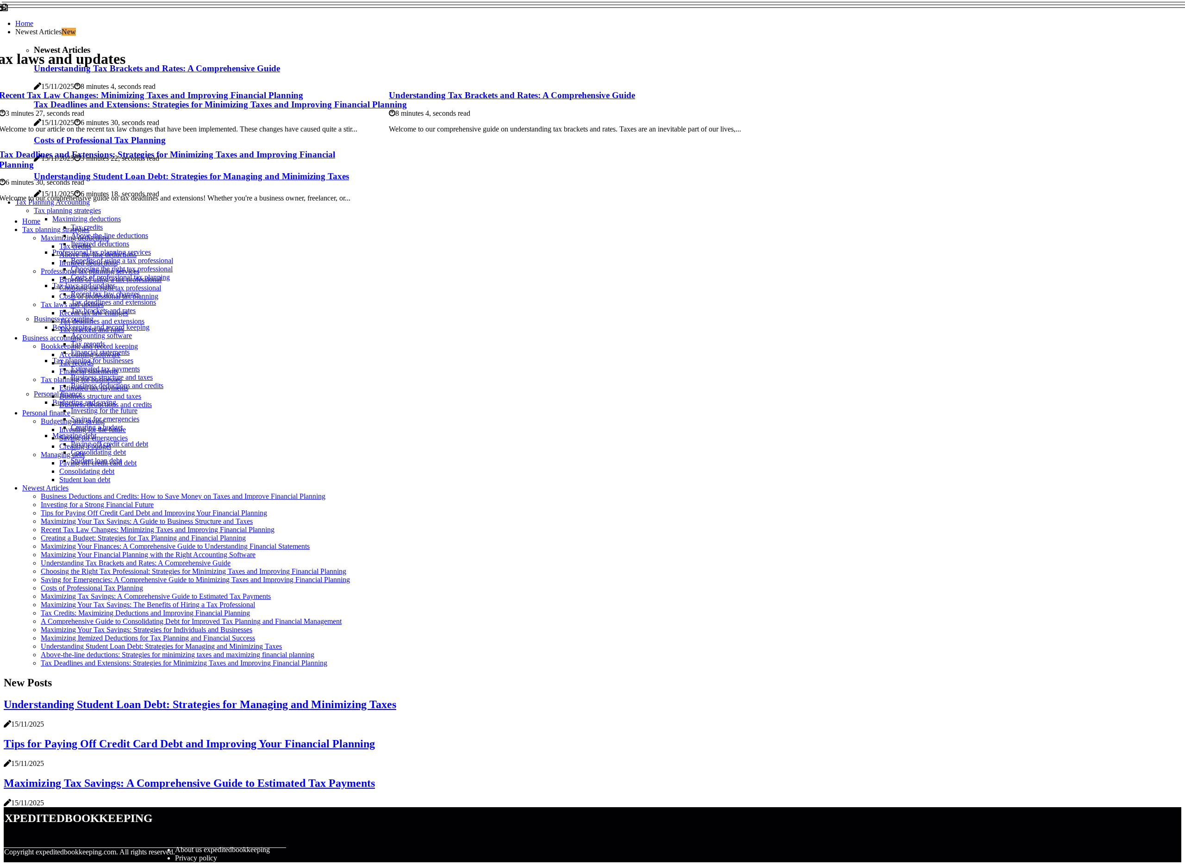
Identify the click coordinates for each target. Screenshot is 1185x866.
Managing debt (63, 454)
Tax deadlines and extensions (113, 302)
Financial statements (88, 371)
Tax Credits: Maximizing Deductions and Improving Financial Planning (145, 613)
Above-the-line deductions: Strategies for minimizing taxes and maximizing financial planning (177, 655)
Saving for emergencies (105, 419)
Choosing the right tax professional (110, 288)
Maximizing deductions (86, 219)
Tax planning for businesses (81, 379)
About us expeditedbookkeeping (222, 849)
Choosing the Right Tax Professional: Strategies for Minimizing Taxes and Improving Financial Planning (193, 571)
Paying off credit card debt (98, 463)
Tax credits (75, 246)
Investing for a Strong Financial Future (97, 504)
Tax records (76, 363)
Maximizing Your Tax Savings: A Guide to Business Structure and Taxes (147, 521)
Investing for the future (104, 410)
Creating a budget (85, 446)
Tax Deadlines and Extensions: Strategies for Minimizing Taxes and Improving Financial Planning (184, 663)
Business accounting (52, 338)
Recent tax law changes (93, 313)
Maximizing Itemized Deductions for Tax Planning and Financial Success (148, 638)
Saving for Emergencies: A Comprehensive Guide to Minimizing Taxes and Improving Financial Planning (195, 580)
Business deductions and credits (105, 404)
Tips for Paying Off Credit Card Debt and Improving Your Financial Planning (154, 513)
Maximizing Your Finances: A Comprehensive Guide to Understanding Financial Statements (175, 546)
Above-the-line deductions (109, 235)
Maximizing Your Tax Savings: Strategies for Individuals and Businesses (146, 630)
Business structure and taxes (100, 396)
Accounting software (101, 335)
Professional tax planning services (90, 271)
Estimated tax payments (93, 388)
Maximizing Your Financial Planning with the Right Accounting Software (148, 555)
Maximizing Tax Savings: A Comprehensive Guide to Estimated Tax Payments (156, 596)
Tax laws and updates (72, 304)
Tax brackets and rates (91, 329)
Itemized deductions (100, 244)
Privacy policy (196, 858)
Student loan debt (84, 479)
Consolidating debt (98, 452)
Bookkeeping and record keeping (89, 346)
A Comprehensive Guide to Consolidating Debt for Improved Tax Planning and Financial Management (191, 621)
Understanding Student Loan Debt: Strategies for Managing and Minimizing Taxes (161, 646)
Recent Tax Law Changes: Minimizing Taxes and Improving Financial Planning (157, 529)
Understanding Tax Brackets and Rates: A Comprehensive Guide (512, 95)
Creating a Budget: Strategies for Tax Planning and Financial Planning (143, 538)
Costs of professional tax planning (108, 296)
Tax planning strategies (67, 210)
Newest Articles (45, 488)
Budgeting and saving (73, 421)
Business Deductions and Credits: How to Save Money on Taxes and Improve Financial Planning (183, 496)
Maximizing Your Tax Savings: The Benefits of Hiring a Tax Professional (148, 605)
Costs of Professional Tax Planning (92, 588)
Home (24, 23)
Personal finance (58, 394)
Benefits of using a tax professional (122, 260)
